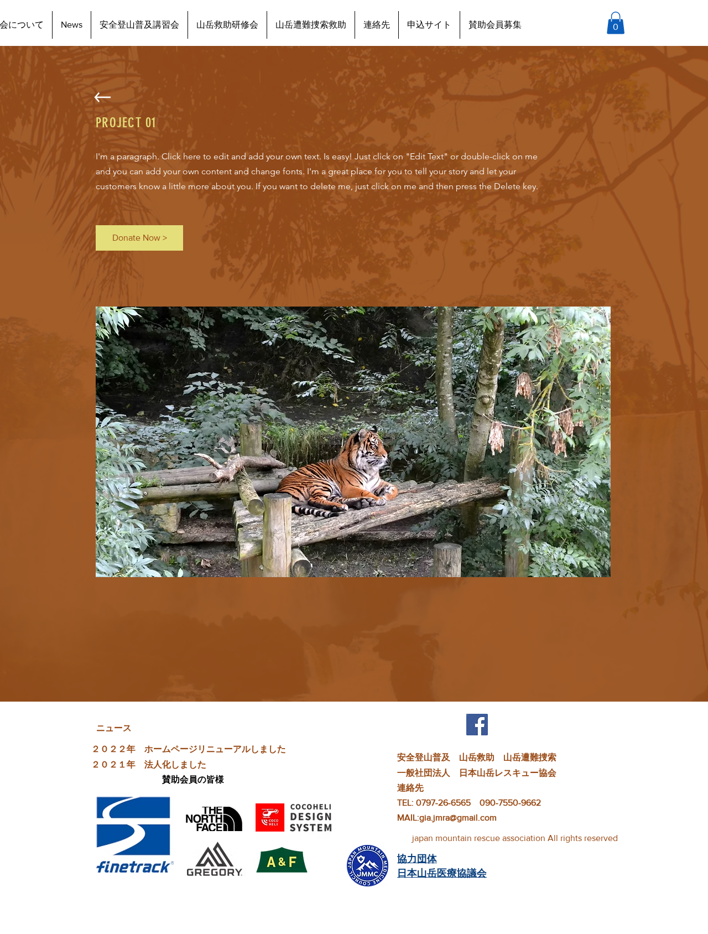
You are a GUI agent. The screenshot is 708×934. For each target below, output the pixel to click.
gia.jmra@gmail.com (458, 817)
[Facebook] (477, 724)
